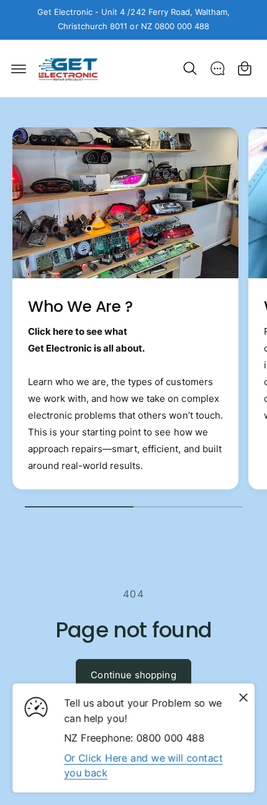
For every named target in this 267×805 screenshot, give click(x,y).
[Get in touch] (217, 68)
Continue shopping (133, 675)
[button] (18, 68)
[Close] (243, 697)
